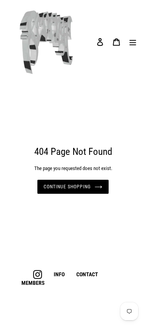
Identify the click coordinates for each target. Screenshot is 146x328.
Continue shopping (67, 186)
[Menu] (133, 42)
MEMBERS (33, 283)
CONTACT (87, 274)
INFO (59, 274)
